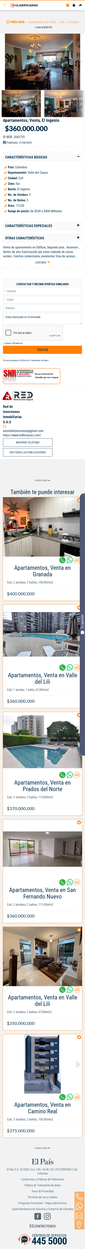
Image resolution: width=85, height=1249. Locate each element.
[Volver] (6, 5)
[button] (42, 157)
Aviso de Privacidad (43, 1191)
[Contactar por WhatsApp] (79, 1206)
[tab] (42, 157)
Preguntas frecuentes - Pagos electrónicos (42, 1203)
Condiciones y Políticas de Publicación (42, 1179)
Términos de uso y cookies (42, 1197)
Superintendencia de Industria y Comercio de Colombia (42, 1209)
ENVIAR (42, 350)
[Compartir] (80, 5)
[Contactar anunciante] (77, 562)
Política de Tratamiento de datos (34, 360)
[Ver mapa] (79, 1224)
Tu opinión (82, 621)
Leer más (40, 262)
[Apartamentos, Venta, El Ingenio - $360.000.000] (42, 62)
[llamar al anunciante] (79, 1197)
